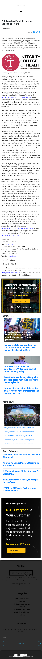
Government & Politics (21, 609)
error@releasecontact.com (10, 273)
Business (21, 601)
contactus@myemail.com (21, 584)
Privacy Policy (23, 655)
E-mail (4, 637)
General (22, 607)
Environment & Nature (22, 604)
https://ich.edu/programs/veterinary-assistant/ (17, 228)
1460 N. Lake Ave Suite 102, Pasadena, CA (16, 97)
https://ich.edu (12, 256)
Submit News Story (21, 301)
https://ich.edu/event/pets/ (10, 235)
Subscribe (21, 643)
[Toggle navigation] (21, 12)
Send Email (9, 244)
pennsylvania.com (18, 656)
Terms (15, 655)
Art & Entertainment (21, 599)
